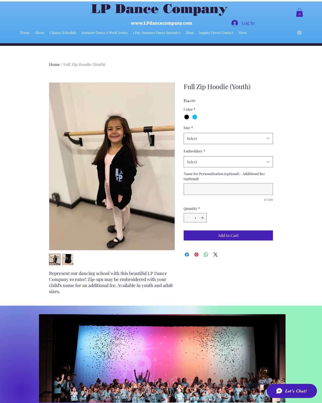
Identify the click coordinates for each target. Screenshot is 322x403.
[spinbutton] (195, 217)
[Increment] (203, 217)
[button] (299, 12)
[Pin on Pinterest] (196, 255)
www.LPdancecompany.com (161, 23)
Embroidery (194, 151)
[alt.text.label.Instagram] (299, 32)
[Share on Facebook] (187, 255)
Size (188, 127)
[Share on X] (216, 255)
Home (54, 64)
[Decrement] (187, 217)
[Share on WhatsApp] (206, 255)
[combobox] (228, 138)
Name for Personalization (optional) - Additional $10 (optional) (224, 176)
